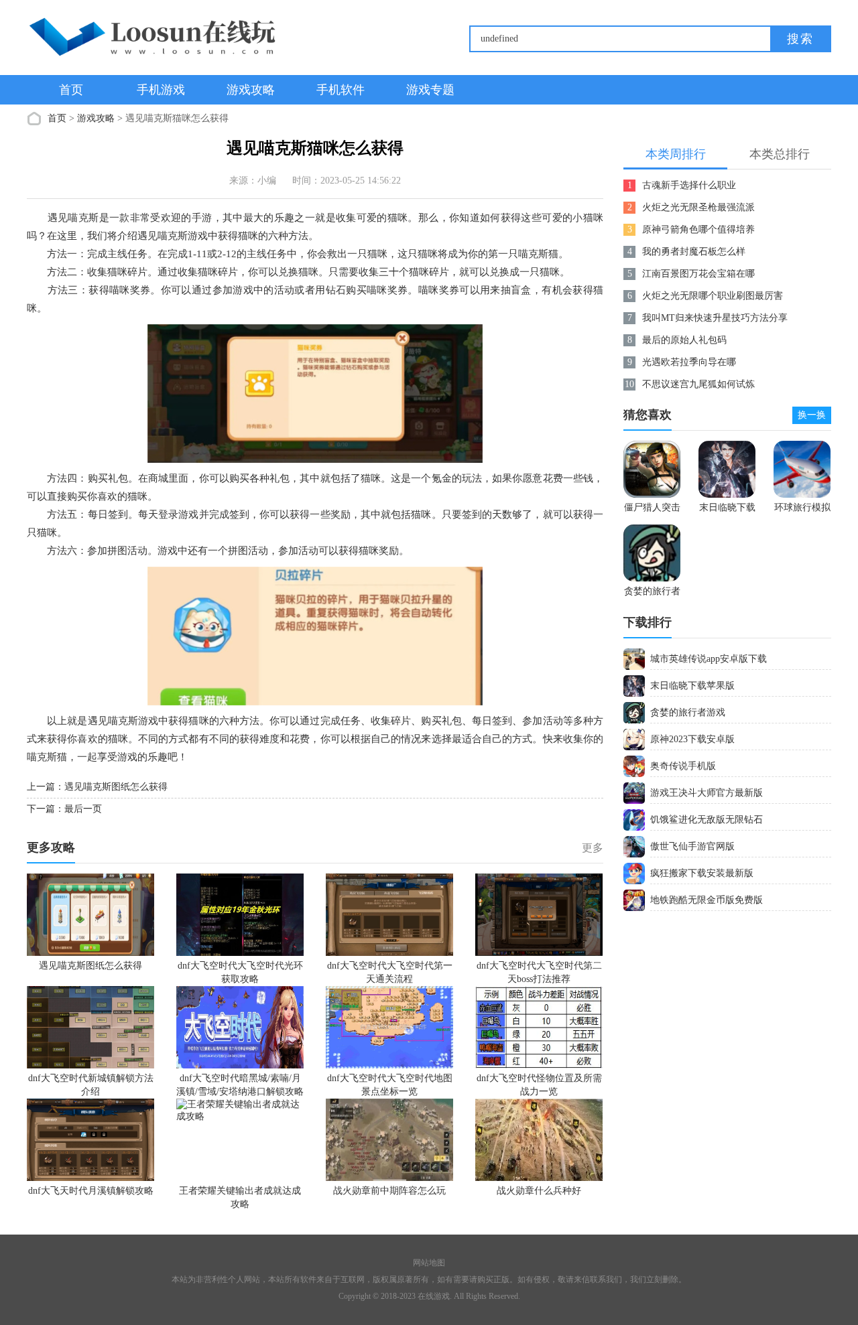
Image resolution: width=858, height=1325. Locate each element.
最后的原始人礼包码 (684, 340)
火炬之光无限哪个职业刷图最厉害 (712, 296)
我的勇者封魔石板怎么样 (693, 252)
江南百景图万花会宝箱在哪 (698, 274)
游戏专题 (430, 89)
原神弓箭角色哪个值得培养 (698, 229)
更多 (592, 847)
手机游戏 (161, 89)
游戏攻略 (251, 89)
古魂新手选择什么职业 (689, 185)
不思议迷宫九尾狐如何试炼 (698, 384)
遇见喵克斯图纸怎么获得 (116, 787)
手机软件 (340, 89)
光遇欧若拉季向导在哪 (689, 362)
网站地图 (429, 1262)
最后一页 (83, 809)
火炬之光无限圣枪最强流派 (698, 207)
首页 (71, 89)
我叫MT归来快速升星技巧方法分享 (715, 318)
